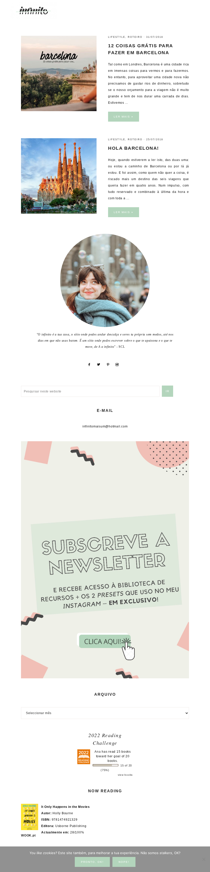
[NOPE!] (203, 859)
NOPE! (124, 862)
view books (125, 774)
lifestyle (116, 37)
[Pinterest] (110, 364)
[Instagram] (119, 364)
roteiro (135, 37)
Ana (97, 751)
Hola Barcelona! (133, 148)
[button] (195, 8)
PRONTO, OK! (92, 862)
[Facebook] (91, 364)
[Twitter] (100, 364)
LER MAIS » (123, 116)
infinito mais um (39, 10)
